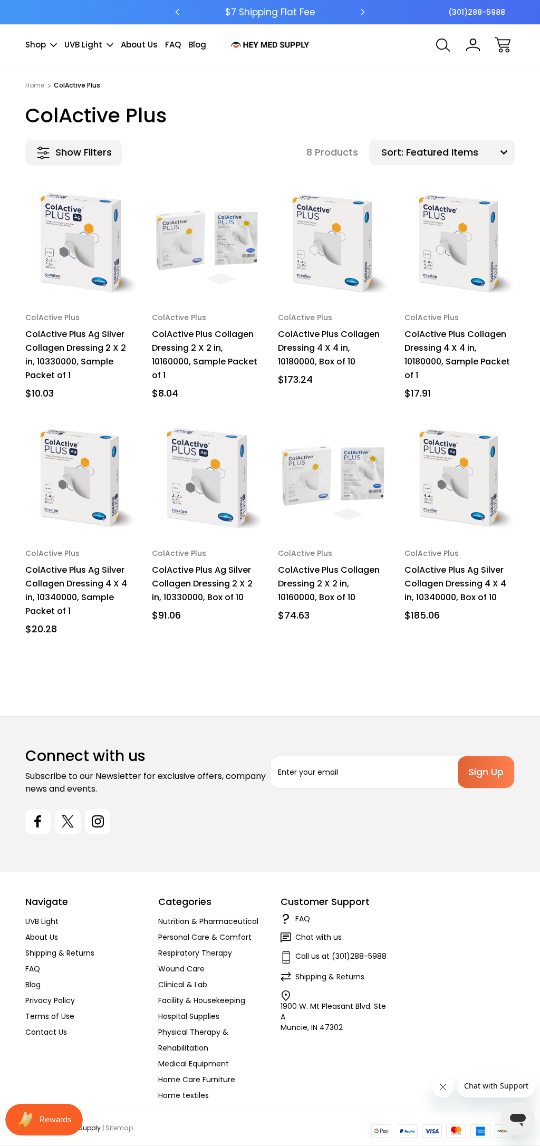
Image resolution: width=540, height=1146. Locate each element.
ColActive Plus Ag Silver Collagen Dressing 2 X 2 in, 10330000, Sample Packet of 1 (75, 354)
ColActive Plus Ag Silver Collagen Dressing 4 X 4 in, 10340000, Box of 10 (455, 583)
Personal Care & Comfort (205, 937)
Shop (35, 44)
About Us (139, 44)
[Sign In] (473, 45)
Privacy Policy (50, 1000)
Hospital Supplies (188, 1016)
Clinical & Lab (182, 984)
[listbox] (459, 152)
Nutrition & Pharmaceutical (208, 921)
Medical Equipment (193, 1063)
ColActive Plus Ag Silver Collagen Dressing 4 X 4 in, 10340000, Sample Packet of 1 (76, 590)
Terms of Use (49, 1016)
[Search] (443, 45)
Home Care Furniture (196, 1079)
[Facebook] (38, 821)
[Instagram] (97, 821)
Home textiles (183, 1095)
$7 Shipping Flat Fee (270, 12)
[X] (68, 821)
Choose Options (80, 273)
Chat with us (318, 937)
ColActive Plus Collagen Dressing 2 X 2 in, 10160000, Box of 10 (329, 583)
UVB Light (83, 44)
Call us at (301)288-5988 (341, 956)
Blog (197, 44)
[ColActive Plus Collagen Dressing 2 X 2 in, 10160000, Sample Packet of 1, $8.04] (207, 243)
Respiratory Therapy (195, 953)
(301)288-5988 (476, 12)
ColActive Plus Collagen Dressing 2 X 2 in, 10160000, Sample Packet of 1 (204, 354)
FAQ (173, 44)
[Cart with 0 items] (502, 45)
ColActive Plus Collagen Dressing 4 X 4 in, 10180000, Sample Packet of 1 (457, 354)
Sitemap (119, 1127)
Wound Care (181, 969)
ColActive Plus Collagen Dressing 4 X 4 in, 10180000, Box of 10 (329, 348)
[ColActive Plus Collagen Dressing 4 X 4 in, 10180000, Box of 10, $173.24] (333, 243)
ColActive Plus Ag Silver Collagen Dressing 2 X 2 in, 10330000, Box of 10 (202, 583)
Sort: (392, 152)
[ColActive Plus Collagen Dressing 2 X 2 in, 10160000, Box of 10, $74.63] (333, 478)
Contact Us (46, 1032)
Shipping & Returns (59, 953)
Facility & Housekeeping (201, 1000)
